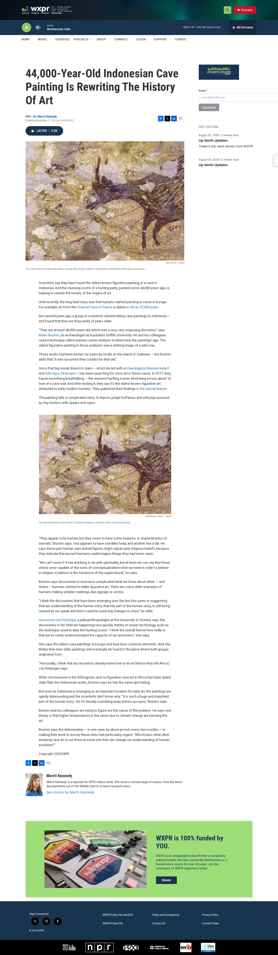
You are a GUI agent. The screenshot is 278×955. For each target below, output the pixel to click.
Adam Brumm (49, 335)
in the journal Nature (151, 389)
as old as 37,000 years (142, 307)
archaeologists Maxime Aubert (146, 368)
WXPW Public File (113, 923)
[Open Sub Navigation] (32, 39)
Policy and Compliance (165, 915)
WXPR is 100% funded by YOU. (189, 842)
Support (160, 39)
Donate (246, 10)
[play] (26, 27)
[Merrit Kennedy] (34, 784)
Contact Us (158, 923)
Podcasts (81, 39)
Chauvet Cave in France (94, 307)
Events (180, 39)
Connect (121, 39)
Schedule (62, 39)
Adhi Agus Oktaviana (60, 373)
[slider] (43, 27)
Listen (141, 39)
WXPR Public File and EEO (118, 915)
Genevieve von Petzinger (57, 620)
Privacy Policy (210, 915)
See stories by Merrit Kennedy (70, 792)
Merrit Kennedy (47, 116)
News (26, 39)
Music (42, 39)
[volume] (38, 27)
